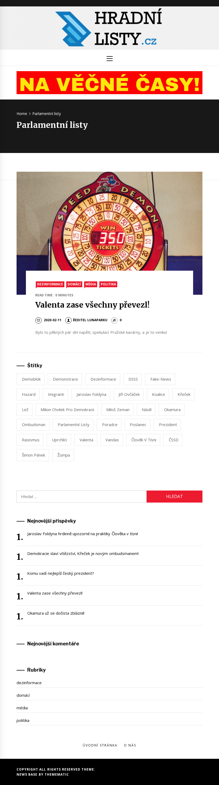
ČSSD (173, 439)
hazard (29, 394)
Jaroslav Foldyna (91, 394)
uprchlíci (59, 439)
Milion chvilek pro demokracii (67, 409)
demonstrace (65, 379)
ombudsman (33, 424)
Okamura (172, 409)
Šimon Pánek (33, 455)
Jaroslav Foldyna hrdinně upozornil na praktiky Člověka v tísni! (82, 533)
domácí (74, 284)
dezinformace (50, 284)
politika (108, 284)
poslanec (138, 424)
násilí (146, 409)
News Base (28, 774)
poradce (110, 424)
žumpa (63, 455)
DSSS (133, 379)
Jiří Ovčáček (129, 394)
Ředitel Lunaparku (90, 320)
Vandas (112, 439)
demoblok (31, 379)
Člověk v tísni (144, 439)
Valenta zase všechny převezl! (92, 305)
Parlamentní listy (73, 424)
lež (25, 409)
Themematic (57, 774)
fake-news (160, 379)
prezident (168, 424)
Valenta (86, 439)
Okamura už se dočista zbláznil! (55, 613)
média (90, 284)
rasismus (31, 439)
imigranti (56, 394)
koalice (158, 394)
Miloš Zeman (117, 409)
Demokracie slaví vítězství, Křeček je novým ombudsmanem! (83, 553)
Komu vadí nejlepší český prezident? (60, 573)
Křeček (184, 394)
